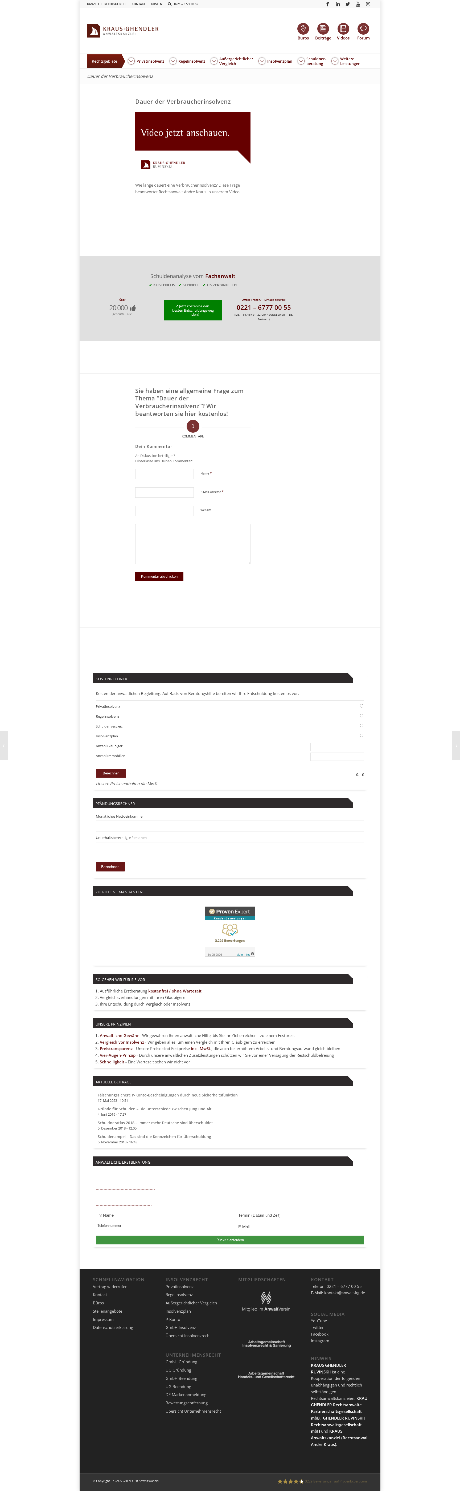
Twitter (317, 1327)
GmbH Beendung (181, 1378)
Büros (98, 1302)
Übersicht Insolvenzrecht (188, 1335)
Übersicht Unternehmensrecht (193, 1411)
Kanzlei (93, 4)
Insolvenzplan (107, 736)
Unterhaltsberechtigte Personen (121, 837)
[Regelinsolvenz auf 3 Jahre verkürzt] (4, 745)
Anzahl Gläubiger (109, 746)
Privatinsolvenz (108, 706)
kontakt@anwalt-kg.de (344, 1292)
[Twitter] (348, 4)
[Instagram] (368, 4)
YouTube (319, 1320)
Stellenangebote (107, 1311)
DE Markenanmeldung (186, 1394)
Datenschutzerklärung (113, 1327)
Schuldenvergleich (110, 726)
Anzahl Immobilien (110, 755)
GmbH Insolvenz (181, 1327)
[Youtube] (358, 4)
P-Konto (173, 1319)
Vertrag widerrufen (110, 1286)
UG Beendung (178, 1386)
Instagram (320, 1340)
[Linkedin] (338, 4)
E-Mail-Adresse (212, 491)
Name (206, 473)
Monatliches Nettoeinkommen (120, 816)
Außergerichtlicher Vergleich (191, 1302)
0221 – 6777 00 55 (186, 4)
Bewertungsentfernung (187, 1402)
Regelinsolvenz (107, 716)
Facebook (319, 1334)
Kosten (156, 4)
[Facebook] (328, 4)
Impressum (103, 1319)
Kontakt (138, 4)
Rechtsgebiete (115, 4)
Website (205, 510)
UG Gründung (178, 1370)
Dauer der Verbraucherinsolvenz (120, 76)
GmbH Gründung (181, 1361)
